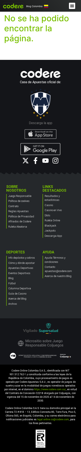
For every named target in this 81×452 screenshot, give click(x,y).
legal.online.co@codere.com (53, 419)
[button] (72, 6)
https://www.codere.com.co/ (50, 389)
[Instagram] (55, 160)
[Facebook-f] (35, 160)
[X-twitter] (25, 160)
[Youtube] (45, 160)
